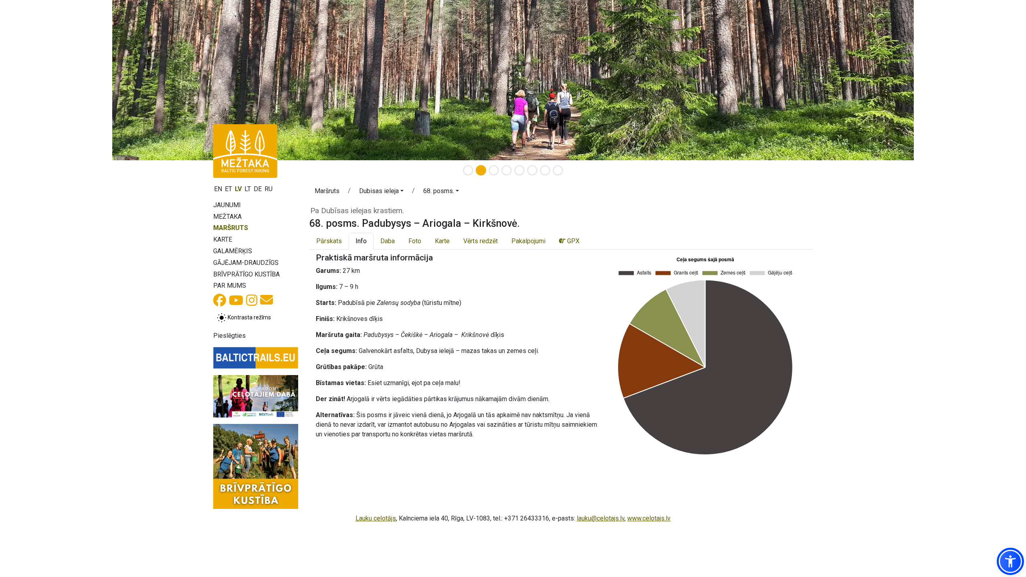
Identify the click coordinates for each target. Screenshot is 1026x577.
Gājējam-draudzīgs (246, 262)
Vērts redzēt (480, 241)
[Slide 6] (532, 170)
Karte (222, 239)
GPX (573, 241)
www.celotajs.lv (649, 518)
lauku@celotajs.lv (600, 518)
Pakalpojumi (528, 241)
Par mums (229, 285)
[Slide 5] (519, 170)
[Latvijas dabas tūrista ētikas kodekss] (255, 396)
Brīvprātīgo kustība (246, 274)
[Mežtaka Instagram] (251, 303)
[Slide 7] (545, 170)
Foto (414, 241)
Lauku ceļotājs (375, 518)
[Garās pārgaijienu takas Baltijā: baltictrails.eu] (255, 358)
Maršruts (230, 228)
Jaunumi (227, 205)
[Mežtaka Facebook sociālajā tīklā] (219, 303)
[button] (381, 192)
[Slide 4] (506, 170)
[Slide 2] (481, 170)
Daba (387, 241)
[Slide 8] (558, 170)
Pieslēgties (229, 335)
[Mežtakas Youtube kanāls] (236, 303)
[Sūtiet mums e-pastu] (266, 302)
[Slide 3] (494, 170)
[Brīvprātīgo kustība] (255, 466)
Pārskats (329, 241)
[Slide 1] (468, 170)
